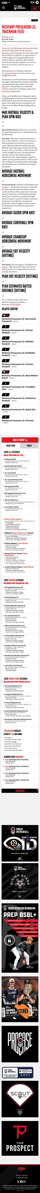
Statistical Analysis (9, 91)
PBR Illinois (17, 48)
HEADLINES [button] (20, 791)
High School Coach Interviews (13, 744)
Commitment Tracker (13, 524)
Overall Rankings (10, 761)
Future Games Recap (11, 748)
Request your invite (11, 503)
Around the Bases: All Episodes (13, 750)
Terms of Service (22, 1175)
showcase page (10, 73)
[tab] (11, 445)
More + (35, 8)
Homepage (9, 523)
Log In (32, 2)
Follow (12, 734)
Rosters (16, 526)
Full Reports (22, 548)
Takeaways (9, 538)
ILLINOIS (5, 3)
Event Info (9, 526)
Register (8, 462)
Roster (16, 536)
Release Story (10, 763)
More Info (14, 462)
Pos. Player (17, 529)
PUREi (22, 1190)
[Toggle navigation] (3, 8)
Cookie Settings (21, 1177)
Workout (15, 548)
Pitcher (24, 529)
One (15, 563)
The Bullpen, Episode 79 (12, 739)
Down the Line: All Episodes (13, 746)
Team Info (9, 545)
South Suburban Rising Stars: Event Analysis (18, 716)
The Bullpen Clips (10, 742)
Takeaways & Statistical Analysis (15, 691)
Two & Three (21, 563)
